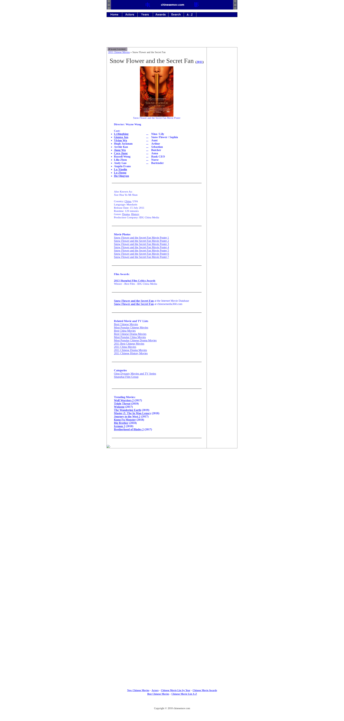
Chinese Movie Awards (205, 690)
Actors (155, 690)
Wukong (119, 406)
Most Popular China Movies (130, 337)
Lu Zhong (120, 172)
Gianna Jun (121, 137)
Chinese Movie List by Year (175, 690)
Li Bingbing (121, 133)
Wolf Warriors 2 (124, 400)
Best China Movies (125, 330)
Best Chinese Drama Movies (130, 333)
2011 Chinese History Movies (131, 353)
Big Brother (121, 422)
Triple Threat (122, 403)
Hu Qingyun (121, 175)
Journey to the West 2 (127, 416)
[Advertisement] (172, 35)
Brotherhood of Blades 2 (129, 429)
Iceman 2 (119, 426)
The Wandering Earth (127, 410)
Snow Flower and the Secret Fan (134, 300)
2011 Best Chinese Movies (129, 343)
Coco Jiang (121, 153)
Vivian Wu (120, 140)
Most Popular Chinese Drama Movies (135, 340)
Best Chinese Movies (126, 324)
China (128, 201)
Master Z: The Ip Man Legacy (132, 413)
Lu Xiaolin (120, 169)
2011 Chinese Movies (119, 52)
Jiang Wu (120, 150)
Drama (126, 214)
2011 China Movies (125, 346)
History (135, 214)
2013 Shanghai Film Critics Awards (134, 280)
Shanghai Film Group (126, 376)
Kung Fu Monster (125, 419)
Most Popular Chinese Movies (131, 327)
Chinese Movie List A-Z (184, 694)
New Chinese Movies (138, 690)
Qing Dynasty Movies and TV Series (135, 373)
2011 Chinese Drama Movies (130, 350)
